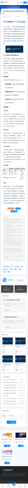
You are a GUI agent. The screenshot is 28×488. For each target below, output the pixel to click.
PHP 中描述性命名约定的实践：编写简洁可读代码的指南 (10, 401)
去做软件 (7, 445)
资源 (9, 271)
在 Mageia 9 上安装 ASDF (7, 346)
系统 (9, 138)
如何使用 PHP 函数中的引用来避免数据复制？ (10, 403)
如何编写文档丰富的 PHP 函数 (20, 346)
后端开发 (12, 6)
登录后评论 (11, 422)
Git (14, 121)
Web (11, 61)
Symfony (11, 70)
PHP (16, 6)
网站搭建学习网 (8, 256)
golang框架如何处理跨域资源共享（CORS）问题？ (21, 289)
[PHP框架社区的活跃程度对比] (14, 49)
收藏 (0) (11, 208)
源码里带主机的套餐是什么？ (11, 317)
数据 (17, 157)
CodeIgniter (18, 70)
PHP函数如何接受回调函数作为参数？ (10, 393)
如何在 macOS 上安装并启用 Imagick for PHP (10, 398)
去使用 (20, 445)
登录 (25, 2)
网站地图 (12, 483)
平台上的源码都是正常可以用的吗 (12, 300)
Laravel (5, 70)
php (6, 26)
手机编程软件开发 (8, 439)
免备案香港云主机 (21, 439)
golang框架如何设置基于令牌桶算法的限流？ (7, 289)
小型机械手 (6, 395)
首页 (3, 6)
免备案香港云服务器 (8, 456)
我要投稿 (25, 6)
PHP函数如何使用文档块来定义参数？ (10, 390)
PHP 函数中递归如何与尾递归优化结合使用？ (7, 364)
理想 (7, 38)
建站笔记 (7, 6)
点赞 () (14, 211)
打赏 (19, 208)
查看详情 (7, 310)
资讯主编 (5, 16)
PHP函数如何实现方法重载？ (20, 364)
